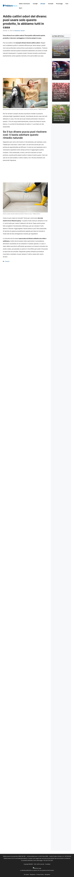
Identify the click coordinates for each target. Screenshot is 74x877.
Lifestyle (42, 3)
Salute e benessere (24, 3)
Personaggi (59, 3)
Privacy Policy (40, 874)
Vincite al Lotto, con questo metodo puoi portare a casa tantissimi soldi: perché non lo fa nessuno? (61, 51)
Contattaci (47, 864)
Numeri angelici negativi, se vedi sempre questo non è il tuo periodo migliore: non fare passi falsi (60, 94)
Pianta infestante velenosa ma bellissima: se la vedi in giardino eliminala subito (59, 117)
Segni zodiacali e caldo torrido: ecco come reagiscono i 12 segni (60, 74)
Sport (20, 8)
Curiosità (50, 3)
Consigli (35, 3)
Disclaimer (47, 874)
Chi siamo (26, 874)
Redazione (32, 874)
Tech (66, 3)
